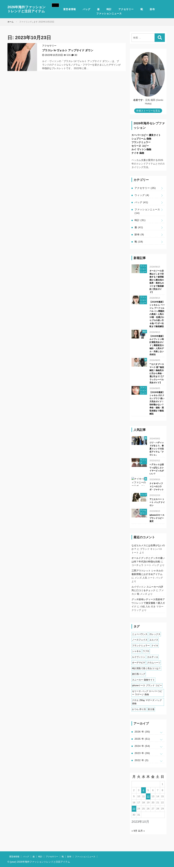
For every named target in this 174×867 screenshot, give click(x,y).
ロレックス (154, 634)
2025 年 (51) (142, 738)
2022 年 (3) (142, 760)
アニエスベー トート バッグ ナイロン (157, 502)
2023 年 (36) (142, 753)
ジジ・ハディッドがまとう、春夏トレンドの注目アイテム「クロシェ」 (157, 448)
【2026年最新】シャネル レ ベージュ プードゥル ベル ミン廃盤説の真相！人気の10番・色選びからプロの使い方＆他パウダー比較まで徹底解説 (157, 314)
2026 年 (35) (142, 731)
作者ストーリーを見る (148, 110)
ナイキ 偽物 (138, 153)
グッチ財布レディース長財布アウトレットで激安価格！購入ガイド (148, 603)
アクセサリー (126, 9)
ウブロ (146, 651)
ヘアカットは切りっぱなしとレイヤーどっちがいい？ (157, 469)
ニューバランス (139, 634)
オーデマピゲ (138, 662)
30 (75, 55)
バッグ (86, 9)
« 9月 (134, 830)
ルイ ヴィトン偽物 (141, 149)
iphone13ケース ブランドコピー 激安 (157, 518)
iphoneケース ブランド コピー (147, 685)
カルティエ (152, 657)
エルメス (153, 640)
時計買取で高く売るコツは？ (146, 668)
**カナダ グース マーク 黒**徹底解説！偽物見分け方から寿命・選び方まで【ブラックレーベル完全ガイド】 (157, 373)
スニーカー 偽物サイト (143, 680)
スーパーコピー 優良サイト (146, 135)
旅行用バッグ (138, 674)
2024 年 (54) (142, 746)
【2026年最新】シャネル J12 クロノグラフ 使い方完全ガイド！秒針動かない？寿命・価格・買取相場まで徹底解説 (157, 403)
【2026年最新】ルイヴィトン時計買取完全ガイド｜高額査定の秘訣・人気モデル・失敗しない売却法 (157, 345)
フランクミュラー (141, 142)
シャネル (136, 651)
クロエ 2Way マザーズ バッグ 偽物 (147, 702)
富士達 (151, 709)
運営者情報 (69, 9)
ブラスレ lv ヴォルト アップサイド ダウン (67, 50)
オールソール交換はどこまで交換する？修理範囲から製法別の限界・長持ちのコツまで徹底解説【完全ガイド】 (157, 281)
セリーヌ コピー (140, 145)
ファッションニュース (109, 13)
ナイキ (155, 645)
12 (148, 796)
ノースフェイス (139, 640)
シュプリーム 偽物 (141, 138)
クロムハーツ (153, 662)
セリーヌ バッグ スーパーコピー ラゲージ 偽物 (147, 693)
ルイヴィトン (138, 657)
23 (134, 808)
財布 (152, 9)
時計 (109, 9)
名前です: (138, 100)
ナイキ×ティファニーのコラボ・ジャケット (157, 486)
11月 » (141, 830)
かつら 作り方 (139, 709)
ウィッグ (142, 195)
